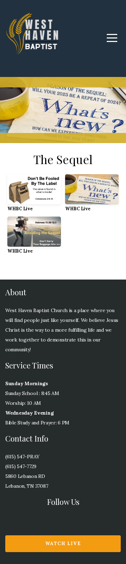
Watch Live (63, 544)
